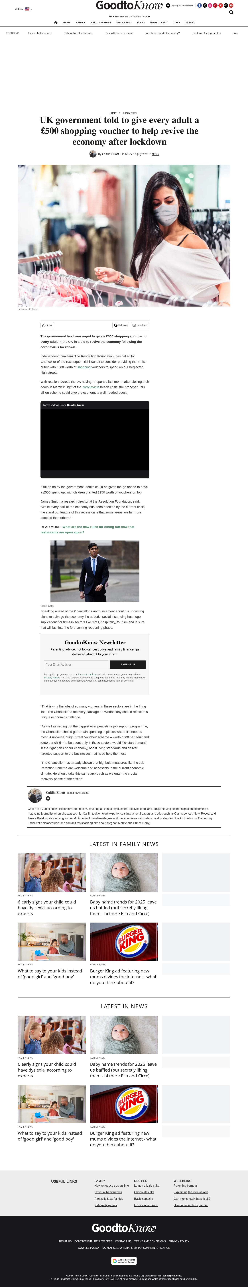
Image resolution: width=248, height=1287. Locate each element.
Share (49, 325)
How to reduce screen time (112, 1185)
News (66, 22)
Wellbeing (124, 22)
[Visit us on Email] (226, 5)
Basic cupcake (143, 1198)
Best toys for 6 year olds (207, 33)
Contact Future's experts (93, 1241)
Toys (176, 22)
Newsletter (142, 325)
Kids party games (106, 1205)
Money (190, 22)
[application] (94, 439)
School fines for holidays (78, 33)
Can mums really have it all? (192, 1198)
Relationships (101, 22)
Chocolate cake (144, 1192)
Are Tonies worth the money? (163, 33)
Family (80, 22)
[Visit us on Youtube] (231, 5)
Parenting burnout (185, 1185)
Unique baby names (39, 33)
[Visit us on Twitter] (205, 5)
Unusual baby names (108, 1192)
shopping (84, 367)
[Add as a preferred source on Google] (124, 1261)
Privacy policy (179, 1241)
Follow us (123, 325)
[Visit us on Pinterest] (215, 5)
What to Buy (159, 22)
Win (236, 33)
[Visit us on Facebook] (199, 5)
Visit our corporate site (169, 1275)
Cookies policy (88, 1247)
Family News (130, 112)
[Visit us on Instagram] (210, 5)
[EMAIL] (49, 798)
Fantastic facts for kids (109, 1198)
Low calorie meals (146, 1205)
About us (65, 1241)
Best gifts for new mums (119, 33)
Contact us (123, 1241)
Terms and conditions (150, 1241)
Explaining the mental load (191, 1192)
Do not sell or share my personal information (136, 1247)
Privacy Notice (52, 677)
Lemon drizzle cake (146, 1185)
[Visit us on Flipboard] (220, 5)
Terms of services (87, 674)
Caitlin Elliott (110, 154)
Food (141, 22)
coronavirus (90, 387)
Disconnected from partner (191, 1205)
